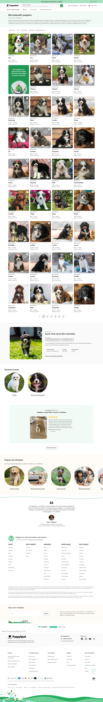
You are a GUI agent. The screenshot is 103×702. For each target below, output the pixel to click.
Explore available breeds (13, 660)
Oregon (10, 562)
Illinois (45, 547)
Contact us (69, 656)
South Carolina (82, 570)
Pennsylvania (64, 573)
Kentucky (81, 559)
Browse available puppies (13, 9)
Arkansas (81, 550)
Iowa (45, 553)
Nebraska (46, 567)
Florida (80, 553)
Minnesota (46, 562)
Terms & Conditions (71, 665)
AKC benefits (32, 662)
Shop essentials (11, 666)
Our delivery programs (90, 665)
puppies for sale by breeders (36, 539)
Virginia (81, 576)
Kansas (45, 556)
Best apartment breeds (38, 489)
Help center (69, 659)
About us (25, 9)
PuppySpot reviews (33, 671)
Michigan (46, 559)
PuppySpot (4, 631)
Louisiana (81, 562)
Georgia (81, 556)
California (10, 547)
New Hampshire (65, 565)
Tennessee (82, 573)
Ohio (45, 573)
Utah (9, 565)
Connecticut (64, 547)
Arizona (28, 547)
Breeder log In (51, 656)
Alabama (81, 547)
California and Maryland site (44, 687)
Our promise (87, 662)
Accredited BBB (32, 687)
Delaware (63, 550)
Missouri (46, 565)
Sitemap (26, 687)
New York (63, 570)
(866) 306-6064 (67, 638)
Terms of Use (11, 687)
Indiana (45, 550)
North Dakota (47, 570)
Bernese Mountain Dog (38, 395)
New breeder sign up (53, 659)
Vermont (63, 579)
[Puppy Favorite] (27, 36)
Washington (11, 567)
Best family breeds (84, 489)
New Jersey (64, 567)
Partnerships (32, 668)
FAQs (68, 662)
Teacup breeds (61, 489)
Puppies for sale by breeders (13, 631)
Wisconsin (46, 579)
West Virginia (82, 579)
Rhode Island (64, 576)
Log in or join (32, 656)
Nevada (10, 559)
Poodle (14, 395)
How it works (33, 9)
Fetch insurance (32, 665)
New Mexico (29, 550)
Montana (10, 556)
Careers (86, 671)
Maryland (63, 559)
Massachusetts (65, 562)
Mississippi (82, 565)
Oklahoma (28, 553)
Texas (27, 556)
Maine (62, 556)
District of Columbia (66, 553)
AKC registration (32, 659)
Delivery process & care (45, 9)
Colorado (10, 550)
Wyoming (10, 570)
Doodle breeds (14, 489)
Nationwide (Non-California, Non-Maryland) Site (63, 687)
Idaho (9, 553)
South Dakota (47, 576)
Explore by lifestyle (12, 663)
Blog (86, 668)
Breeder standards (52, 662)
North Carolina (82, 567)
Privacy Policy (19, 687)
